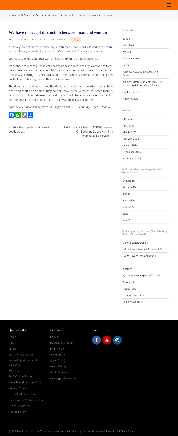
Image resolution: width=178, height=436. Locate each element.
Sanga (126, 38)
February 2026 (131, 138)
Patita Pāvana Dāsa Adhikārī (138, 255)
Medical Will (129, 288)
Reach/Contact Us (20, 405)
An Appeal (128, 282)
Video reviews (130, 98)
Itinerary (127, 268)
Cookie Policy (17, 411)
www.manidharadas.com (25, 382)
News (126, 65)
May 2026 (128, 118)
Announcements (132, 58)
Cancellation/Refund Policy (26, 400)
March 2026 (129, 132)
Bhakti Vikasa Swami (54, 39)
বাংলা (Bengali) (58, 354)
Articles (127, 51)
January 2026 (130, 145)
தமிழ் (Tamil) (57, 360)
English (127, 180)
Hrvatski (127, 200)
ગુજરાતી (127, 207)
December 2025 (132, 151)
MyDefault (128, 45)
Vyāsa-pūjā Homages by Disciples (141, 275)
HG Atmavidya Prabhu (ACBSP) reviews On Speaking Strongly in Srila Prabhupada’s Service (88, 131)
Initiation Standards (133, 295)
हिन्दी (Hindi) (57, 348)
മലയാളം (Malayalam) (63, 378)
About (12, 342)
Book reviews (130, 92)
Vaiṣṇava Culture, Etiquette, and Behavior (140, 73)
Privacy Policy (17, 388)
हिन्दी (125, 193)
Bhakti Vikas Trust (133, 301)
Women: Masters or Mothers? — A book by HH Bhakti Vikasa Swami (142, 83)
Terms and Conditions (22, 394)
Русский (127, 187)
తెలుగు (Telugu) (59, 366)
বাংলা (125, 220)
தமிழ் (125, 213)
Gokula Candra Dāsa (134, 242)
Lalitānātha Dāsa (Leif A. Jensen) (141, 249)
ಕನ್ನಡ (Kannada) (60, 372)
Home (12, 336)
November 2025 (132, 158)
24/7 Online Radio (20, 376)
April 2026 (128, 125)
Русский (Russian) (61, 342)
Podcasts (14, 370)
